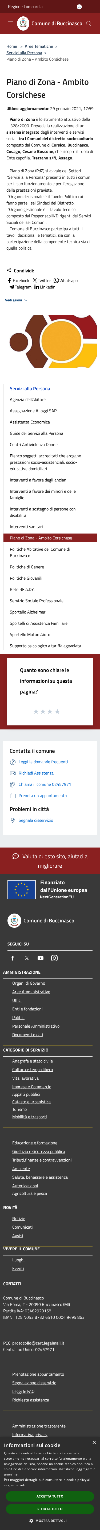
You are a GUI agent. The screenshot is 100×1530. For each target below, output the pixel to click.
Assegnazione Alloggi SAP (33, 410)
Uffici (17, 1000)
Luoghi (18, 1260)
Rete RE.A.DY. (22, 589)
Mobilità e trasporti (29, 1116)
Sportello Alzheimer (28, 612)
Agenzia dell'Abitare (28, 399)
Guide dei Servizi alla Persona (36, 433)
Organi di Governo (28, 983)
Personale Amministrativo (35, 1026)
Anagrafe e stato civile (32, 1061)
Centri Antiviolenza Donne (34, 444)
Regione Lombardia (25, 6)
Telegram (23, 287)
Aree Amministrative (31, 991)
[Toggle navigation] (10, 23)
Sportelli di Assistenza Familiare (38, 623)
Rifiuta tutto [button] (50, 1509)
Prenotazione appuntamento (38, 1374)
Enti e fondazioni (27, 1009)
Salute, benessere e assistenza (40, 1177)
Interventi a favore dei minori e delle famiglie (43, 494)
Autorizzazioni (25, 1185)
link (22, 1485)
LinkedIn (47, 287)
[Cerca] (89, 23)
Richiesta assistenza (30, 1400)
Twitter (44, 280)
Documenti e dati (27, 1034)
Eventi (18, 1268)
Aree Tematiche (39, 46)
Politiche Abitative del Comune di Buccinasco (40, 552)
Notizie (18, 1218)
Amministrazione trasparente (39, 1426)
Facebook (21, 280)
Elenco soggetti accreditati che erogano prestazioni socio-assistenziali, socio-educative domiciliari (45, 462)
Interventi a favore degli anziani (38, 480)
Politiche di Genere (27, 567)
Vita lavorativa (25, 1078)
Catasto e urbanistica (31, 1101)
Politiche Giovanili (26, 578)
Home (11, 46)
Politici (18, 1017)
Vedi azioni (14, 300)
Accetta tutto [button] (50, 1496)
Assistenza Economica (30, 422)
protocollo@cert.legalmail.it (38, 1343)
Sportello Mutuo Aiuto (30, 634)
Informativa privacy (29, 1434)
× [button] (94, 1443)
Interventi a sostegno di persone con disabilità (43, 512)
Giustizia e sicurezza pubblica (38, 1151)
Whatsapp (68, 280)
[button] (50, 1520)
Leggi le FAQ (23, 1391)
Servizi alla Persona (24, 52)
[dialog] (50, 1483)
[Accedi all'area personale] (79, 7)
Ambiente (21, 1168)
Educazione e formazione (34, 1143)
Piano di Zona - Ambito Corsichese (41, 538)
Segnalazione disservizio (34, 1382)
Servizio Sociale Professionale (36, 600)
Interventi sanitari (26, 526)
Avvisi (17, 1235)
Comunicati (22, 1227)
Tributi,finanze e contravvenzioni (42, 1160)
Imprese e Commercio (31, 1086)
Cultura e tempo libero (32, 1069)
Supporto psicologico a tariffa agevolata (45, 645)
